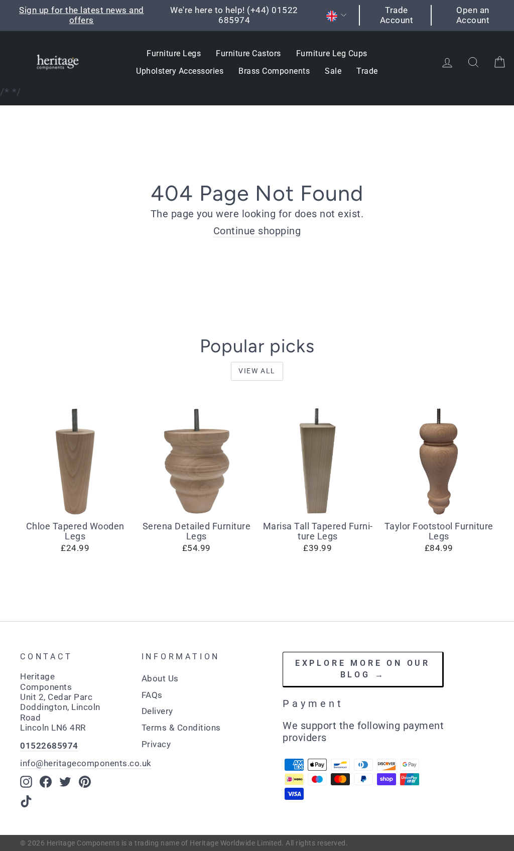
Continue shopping (257, 231)
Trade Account (397, 15)
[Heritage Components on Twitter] (65, 782)
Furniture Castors (248, 53)
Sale (333, 71)
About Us (160, 678)
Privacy (156, 744)
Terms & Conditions (181, 728)
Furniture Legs (174, 53)
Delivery (157, 711)
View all (257, 371)
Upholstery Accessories (179, 71)
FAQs (152, 695)
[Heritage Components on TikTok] (26, 801)
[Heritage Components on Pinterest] (85, 782)
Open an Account (473, 15)
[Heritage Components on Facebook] (46, 782)
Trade (367, 71)
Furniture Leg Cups (331, 53)
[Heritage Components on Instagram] (26, 782)
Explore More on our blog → (362, 668)
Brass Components (274, 71)
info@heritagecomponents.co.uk (86, 763)
